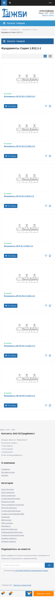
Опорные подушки (8, 502)
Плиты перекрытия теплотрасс (12, 505)
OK (49, 565)
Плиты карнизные (7, 492)
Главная (4, 29)
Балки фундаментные (9, 529)
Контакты (4, 475)
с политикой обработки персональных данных (31, 570)
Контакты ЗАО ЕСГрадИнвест (18, 433)
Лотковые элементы (8, 541)
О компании (5, 469)
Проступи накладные (9, 508)
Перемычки (5, 517)
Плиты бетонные (7, 489)
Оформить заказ (44, 594)
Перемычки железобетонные (12, 532)
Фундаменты (15, 29)
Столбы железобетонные (10, 499)
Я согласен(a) (25, 570)
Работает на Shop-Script (22, 585)
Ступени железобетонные (11, 511)
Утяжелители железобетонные (12, 535)
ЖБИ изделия (6, 520)
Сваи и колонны (7, 523)
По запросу (11, 106)
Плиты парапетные (8, 495)
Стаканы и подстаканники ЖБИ (12, 514)
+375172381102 (46, 11)
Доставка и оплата (8, 472)
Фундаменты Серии (30, 29)
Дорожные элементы (9, 538)
